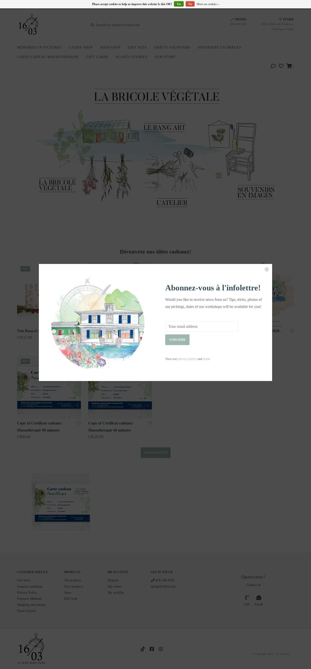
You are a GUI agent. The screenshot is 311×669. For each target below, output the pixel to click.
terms (206, 359)
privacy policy (187, 359)
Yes (179, 4)
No (190, 4)
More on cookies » (208, 4)
